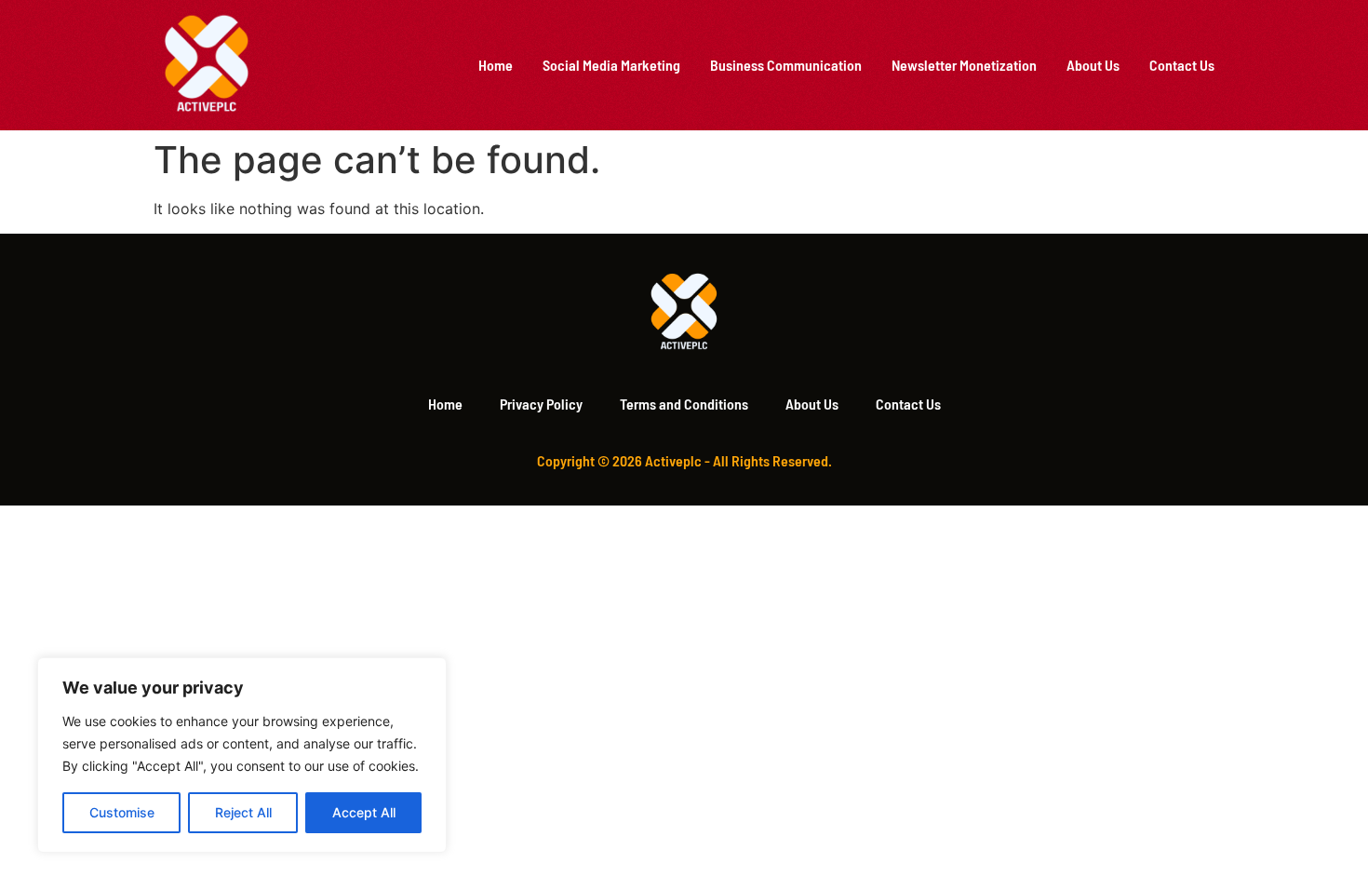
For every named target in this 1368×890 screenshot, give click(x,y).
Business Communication (786, 65)
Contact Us (1181, 65)
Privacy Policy (541, 403)
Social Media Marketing (611, 65)
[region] (242, 755)
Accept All (364, 812)
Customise (121, 812)
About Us (1093, 65)
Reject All (243, 812)
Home (495, 65)
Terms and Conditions (684, 403)
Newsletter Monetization (964, 65)
